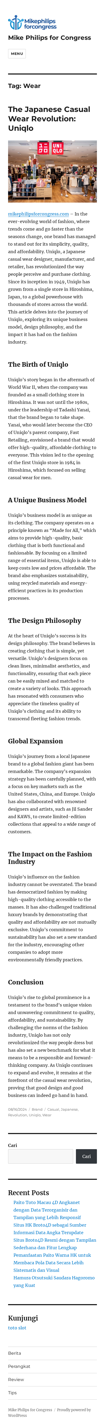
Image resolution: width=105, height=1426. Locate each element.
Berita (14, 1353)
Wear (46, 1115)
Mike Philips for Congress (49, 37)
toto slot (17, 1327)
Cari (12, 1145)
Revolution (17, 1115)
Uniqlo (35, 1115)
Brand (37, 1109)
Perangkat (19, 1366)
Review (16, 1379)
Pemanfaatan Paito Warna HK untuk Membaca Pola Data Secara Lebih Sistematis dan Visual (52, 1262)
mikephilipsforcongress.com (38, 214)
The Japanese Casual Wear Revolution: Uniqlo (49, 119)
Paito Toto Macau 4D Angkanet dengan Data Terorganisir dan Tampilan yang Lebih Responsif (47, 1210)
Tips (12, 1392)
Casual (53, 1109)
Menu (17, 53)
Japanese (69, 1109)
